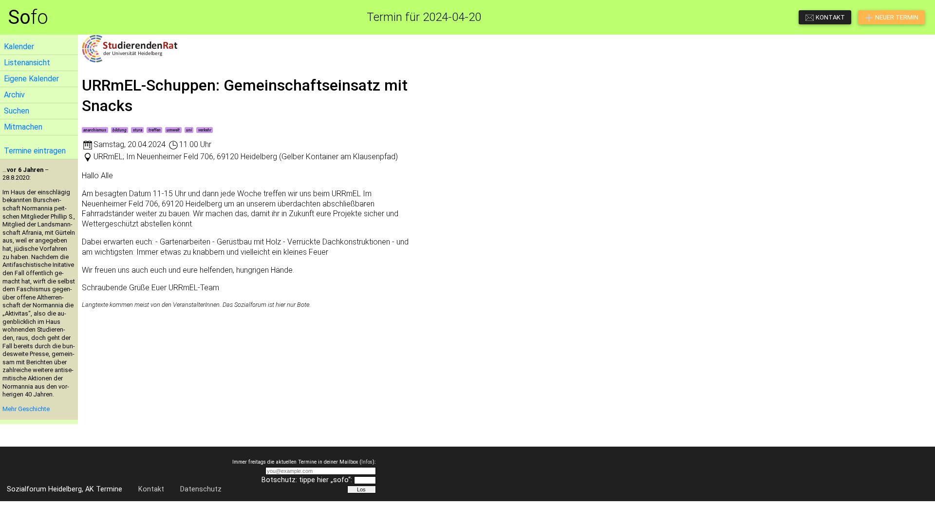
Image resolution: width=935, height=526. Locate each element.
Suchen (16, 110)
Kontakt (151, 489)
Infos (367, 462)
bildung (119, 130)
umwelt (173, 130)
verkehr (204, 130)
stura (137, 130)
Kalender (19, 46)
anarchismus (94, 130)
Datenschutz (201, 489)
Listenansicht (27, 62)
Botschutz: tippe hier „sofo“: (307, 480)
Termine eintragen (35, 150)
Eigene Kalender (31, 78)
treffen (155, 130)
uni (189, 130)
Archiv (14, 94)
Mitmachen (23, 127)
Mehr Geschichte (26, 409)
